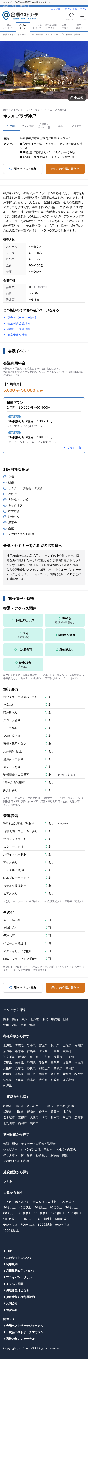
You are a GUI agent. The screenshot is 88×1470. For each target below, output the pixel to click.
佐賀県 (7, 1079)
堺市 (44, 1117)
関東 (6, 1019)
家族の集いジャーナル (20, 1338)
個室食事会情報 (17, 334)
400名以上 (45, 1219)
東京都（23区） (66, 1106)
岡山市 (67, 1117)
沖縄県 (7, 1085)
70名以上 (71, 1207)
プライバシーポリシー (20, 1277)
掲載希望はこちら (17, 1290)
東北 (45, 1019)
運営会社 (12, 1310)
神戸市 (55, 1117)
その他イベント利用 (16, 1160)
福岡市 (22, 1123)
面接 (65, 1155)
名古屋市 (9, 1117)
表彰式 (48, 1149)
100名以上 (41, 1213)
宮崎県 (55, 1079)
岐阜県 (19, 1062)
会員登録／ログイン (61, 9)
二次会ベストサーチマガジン (24, 1332)
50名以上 (40, 1207)
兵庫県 (19, 1068)
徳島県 (43, 1074)
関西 (15, 1019)
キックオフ (10, 1155)
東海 (24, 1019)
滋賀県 (67, 1062)
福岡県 (78, 1074)
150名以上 (75, 1213)
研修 (15, 1143)
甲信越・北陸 (59, 1019)
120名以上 (58, 1213)
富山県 (34, 1057)
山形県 (67, 1045)
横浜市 (7, 1111)
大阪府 (7, 1068)
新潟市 (31, 1111)
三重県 (55, 1062)
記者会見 (41, 1155)
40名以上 (25, 1207)
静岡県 (31, 1062)
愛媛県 (67, 1074)
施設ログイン (79, 9)
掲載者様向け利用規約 (20, 1297)
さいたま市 (34, 1106)
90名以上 (25, 1213)
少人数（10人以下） (16, 1201)
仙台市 (19, 1106)
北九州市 (9, 1123)
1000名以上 (11, 1230)
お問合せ (12, 1303)
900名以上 (62, 1224)
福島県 (78, 1045)
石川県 (46, 1057)
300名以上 (27, 1219)
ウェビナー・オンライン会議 (22, 1149)
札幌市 (7, 1106)
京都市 (22, 1117)
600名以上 (10, 1224)
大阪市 (34, 1117)
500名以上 (62, 1219)
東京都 (67, 1051)
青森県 (19, 1045)
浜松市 (67, 1111)
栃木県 (19, 1051)
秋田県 (55, 1045)
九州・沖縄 (28, 1025)
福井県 (58, 1057)
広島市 (78, 1117)
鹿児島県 (68, 1079)
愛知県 (43, 1062)
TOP (9, 1251)
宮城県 (43, 1045)
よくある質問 (14, 1283)
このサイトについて (19, 1257)
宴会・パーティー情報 (21, 317)
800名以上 (45, 1224)
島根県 (69, 1068)
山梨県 (69, 1057)
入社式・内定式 (66, 1149)
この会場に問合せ (67, 168)
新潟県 (22, 1057)
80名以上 (9, 1213)
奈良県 (31, 1068)
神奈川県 (9, 1057)
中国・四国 (10, 1025)
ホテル (7, 1181)
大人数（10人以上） (46, 1201)
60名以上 (56, 1207)
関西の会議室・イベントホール (46, 34)
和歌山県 (44, 1068)
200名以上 (10, 1219)
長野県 (7, 1062)
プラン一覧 (74, 447)
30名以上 (9, 1207)
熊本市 (34, 1123)
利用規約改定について (20, 1270)
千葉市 (49, 1106)
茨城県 (7, 1051)
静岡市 (55, 1111)
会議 (6, 1143)
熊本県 (31, 1079)
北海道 (34, 1019)
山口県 (31, 1074)
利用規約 (12, 1264)
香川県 (55, 1074)
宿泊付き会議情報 (18, 323)
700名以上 (28, 1224)
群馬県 (31, 1051)
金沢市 (43, 1111)
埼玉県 (43, 1051)
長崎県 (19, 1079)
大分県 (43, 1079)
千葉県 (55, 1051)
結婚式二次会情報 (18, 329)
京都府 (78, 1062)
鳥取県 (58, 1068)
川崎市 (19, 1111)
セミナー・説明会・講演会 (38, 1143)
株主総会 (26, 1155)
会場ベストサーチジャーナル (24, 1325)
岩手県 (31, 1045)
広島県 (19, 1074)
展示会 (54, 1155)
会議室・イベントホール (14, 34)
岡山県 (7, 1074)
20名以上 (68, 1201)
